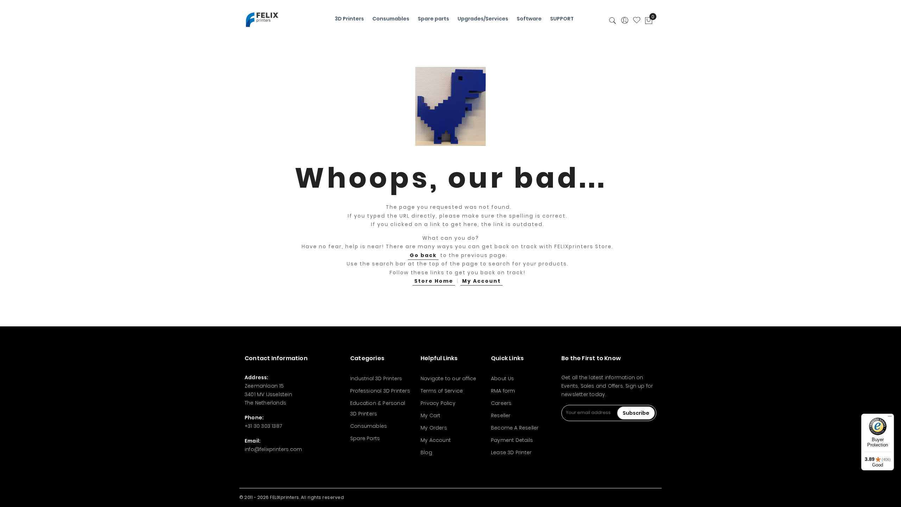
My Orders (434, 427)
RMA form (503, 390)
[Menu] (890, 418)
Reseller (501, 415)
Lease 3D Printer (511, 452)
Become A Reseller (514, 427)
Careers (501, 403)
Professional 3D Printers (380, 390)
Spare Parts (365, 438)
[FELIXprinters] (262, 19)
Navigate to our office (448, 378)
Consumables (368, 426)
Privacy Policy (438, 403)
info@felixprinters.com (273, 449)
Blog (426, 452)
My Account (481, 280)
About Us (502, 378)
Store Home (433, 280)
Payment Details (512, 440)
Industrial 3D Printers (376, 378)
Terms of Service (442, 390)
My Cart (430, 415)
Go (423, 255)
